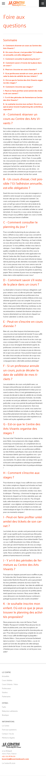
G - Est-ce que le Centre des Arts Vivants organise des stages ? (23, 81)
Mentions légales (8, 737)
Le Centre (5, 725)
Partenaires (6, 696)
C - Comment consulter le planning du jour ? (21, 58)
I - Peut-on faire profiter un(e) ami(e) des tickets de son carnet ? (22, 92)
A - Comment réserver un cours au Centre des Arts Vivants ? (22, 47)
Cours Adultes (7, 680)
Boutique (5, 715)
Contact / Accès (8, 733)
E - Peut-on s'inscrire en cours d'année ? (20, 69)
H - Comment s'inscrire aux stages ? (18, 86)
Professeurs (6, 688)
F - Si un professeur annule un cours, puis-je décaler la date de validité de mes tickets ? (22, 75)
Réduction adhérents (10, 711)
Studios (5, 692)
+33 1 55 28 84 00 (8, 756)
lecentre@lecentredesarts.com (15, 759)
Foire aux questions (9, 729)
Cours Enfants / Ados (10, 684)
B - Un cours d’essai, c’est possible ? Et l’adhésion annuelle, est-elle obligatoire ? (22, 53)
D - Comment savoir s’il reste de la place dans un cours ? (22, 64)
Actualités (5, 676)
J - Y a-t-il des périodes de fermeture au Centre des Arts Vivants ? (23, 99)
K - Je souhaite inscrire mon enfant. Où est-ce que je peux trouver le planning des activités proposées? (23, 106)
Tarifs (4, 707)
